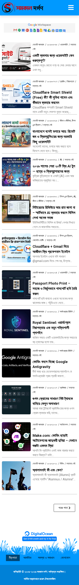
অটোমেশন (64, 424)
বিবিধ (62, 463)
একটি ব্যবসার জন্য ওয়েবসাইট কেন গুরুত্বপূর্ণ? (53, 58)
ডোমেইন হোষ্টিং (38, 240)
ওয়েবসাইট (64, 44)
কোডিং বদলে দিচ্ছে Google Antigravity (50, 364)
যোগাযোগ (65, 557)
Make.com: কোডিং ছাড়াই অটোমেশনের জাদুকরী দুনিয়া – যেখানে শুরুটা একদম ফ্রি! (55, 440)
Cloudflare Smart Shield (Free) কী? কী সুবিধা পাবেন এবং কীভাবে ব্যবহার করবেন (53, 97)
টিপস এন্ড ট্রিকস (66, 196)
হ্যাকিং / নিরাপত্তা (67, 81)
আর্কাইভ (27, 557)
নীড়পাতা (13, 557)
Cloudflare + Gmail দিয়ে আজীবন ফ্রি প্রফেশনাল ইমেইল (51, 249)
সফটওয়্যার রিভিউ (66, 311)
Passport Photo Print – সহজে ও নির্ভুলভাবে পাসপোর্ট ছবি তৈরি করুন (55, 288)
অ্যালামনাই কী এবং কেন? (48, 470)
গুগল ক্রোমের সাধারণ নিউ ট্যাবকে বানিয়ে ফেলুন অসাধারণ (53, 401)
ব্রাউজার (63, 387)
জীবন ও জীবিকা (65, 120)
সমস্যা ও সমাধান (46, 557)
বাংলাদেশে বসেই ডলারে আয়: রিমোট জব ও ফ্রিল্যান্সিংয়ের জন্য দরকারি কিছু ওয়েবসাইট (54, 136)
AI (61, 159)
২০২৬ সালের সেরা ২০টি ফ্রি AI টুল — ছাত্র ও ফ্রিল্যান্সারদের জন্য (54, 169)
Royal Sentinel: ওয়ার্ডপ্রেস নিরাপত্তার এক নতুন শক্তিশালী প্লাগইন (51, 327)
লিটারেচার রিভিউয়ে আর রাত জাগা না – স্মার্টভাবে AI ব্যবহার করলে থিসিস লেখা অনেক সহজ (54, 212)
